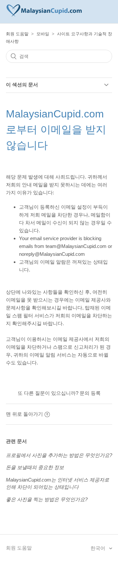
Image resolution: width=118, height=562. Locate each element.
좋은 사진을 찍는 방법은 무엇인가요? (47, 499)
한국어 (98, 548)
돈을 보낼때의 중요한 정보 (35, 467)
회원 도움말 (17, 33)
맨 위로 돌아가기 (24, 414)
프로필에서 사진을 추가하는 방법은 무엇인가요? (59, 455)
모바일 (42, 33)
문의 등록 (90, 393)
